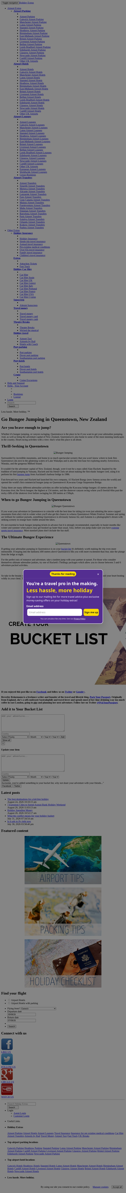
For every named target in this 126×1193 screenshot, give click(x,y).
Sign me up (91, 612)
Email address (34, 606)
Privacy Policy (79, 618)
